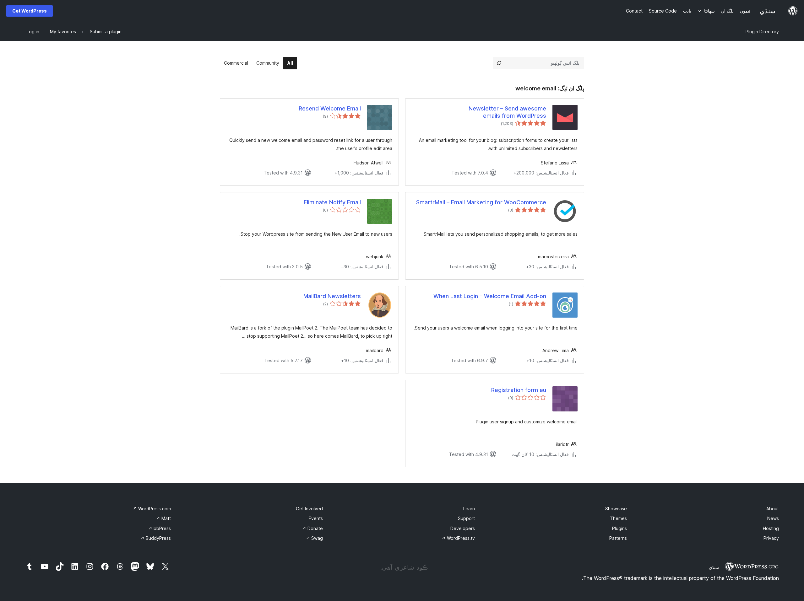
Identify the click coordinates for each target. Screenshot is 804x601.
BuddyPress (155, 538)
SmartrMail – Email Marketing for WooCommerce (481, 202)
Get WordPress (29, 10)
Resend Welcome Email (330, 108)
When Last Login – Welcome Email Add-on (489, 296)
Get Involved (309, 508)
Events (316, 518)
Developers (462, 528)
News (773, 518)
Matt (163, 518)
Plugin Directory (762, 31)
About (772, 508)
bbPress (159, 528)
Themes (618, 518)
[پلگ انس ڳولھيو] (499, 63)
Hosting (771, 528)
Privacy (771, 538)
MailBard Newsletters (332, 296)
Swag (314, 538)
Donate (312, 528)
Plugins (619, 528)
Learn (469, 508)
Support (466, 518)
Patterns (618, 538)
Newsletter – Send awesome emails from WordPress (507, 112)
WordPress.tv (458, 538)
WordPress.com (152, 508)
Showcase (616, 508)
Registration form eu (518, 390)
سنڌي (714, 567)
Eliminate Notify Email (332, 202)
